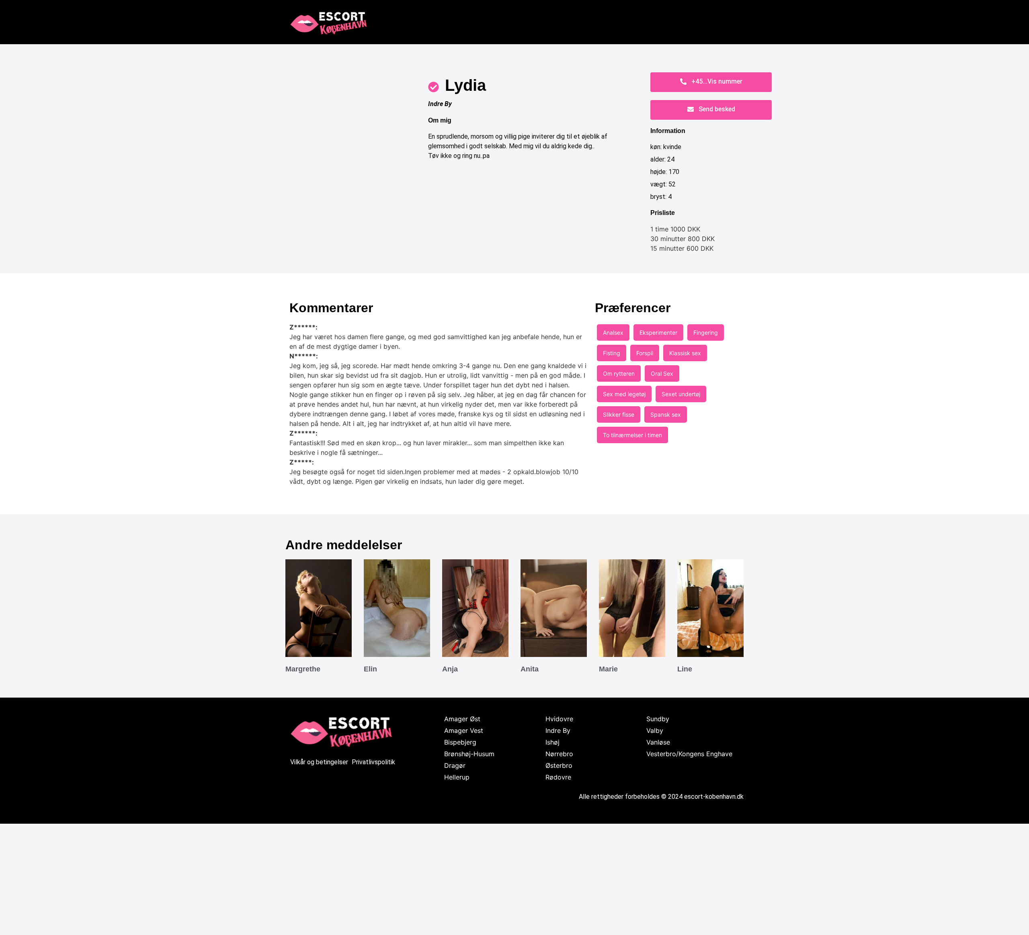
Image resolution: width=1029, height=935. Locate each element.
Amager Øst (462, 719)
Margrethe (302, 669)
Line (684, 669)
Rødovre (558, 777)
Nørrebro (559, 754)
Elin (370, 669)
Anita (530, 669)
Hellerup (456, 777)
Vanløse (658, 742)
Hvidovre (559, 719)
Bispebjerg (460, 742)
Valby (654, 730)
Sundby (657, 719)
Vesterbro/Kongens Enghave (689, 754)
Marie (608, 669)
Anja (450, 669)
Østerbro (558, 765)
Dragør (454, 765)
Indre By (440, 104)
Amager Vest (463, 730)
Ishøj (552, 742)
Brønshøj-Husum (469, 754)
